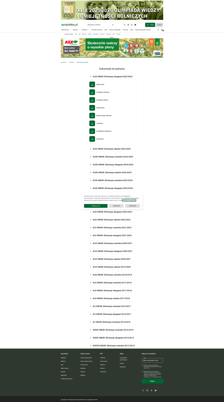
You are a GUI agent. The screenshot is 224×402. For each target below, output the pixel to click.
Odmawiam (132, 206)
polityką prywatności (129, 200)
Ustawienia (116, 206)
